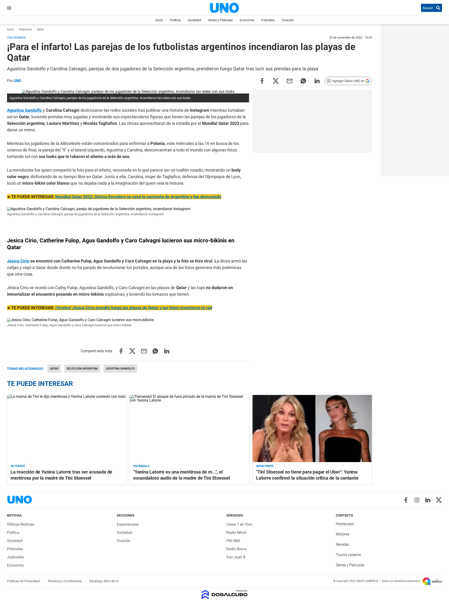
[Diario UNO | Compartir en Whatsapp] (303, 80)
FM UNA (233, 541)
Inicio (159, 20)
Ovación (288, 20)
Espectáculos (128, 524)
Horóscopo (345, 524)
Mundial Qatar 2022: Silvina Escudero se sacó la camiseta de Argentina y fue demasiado (138, 196)
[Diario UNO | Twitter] (439, 500)
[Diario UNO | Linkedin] (428, 500)
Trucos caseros (348, 555)
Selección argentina (82, 368)
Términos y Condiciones (64, 581)
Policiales (268, 20)
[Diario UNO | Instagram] (417, 500)
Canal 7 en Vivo (239, 524)
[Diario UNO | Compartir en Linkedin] (317, 80)
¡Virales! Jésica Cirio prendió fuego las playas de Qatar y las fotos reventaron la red (133, 307)
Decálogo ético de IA (104, 581)
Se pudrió (18, 466)
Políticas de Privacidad (23, 581)
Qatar (54, 368)
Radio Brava (236, 549)
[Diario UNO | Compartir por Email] (289, 80)
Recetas (342, 544)
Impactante (264, 466)
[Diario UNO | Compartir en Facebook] (262, 80)
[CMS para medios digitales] (225, 595)
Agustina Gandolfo (24, 110)
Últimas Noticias (20, 524)
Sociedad (194, 20)
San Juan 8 (235, 557)
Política (175, 20)
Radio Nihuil (236, 532)
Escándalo (141, 466)
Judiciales (15, 557)
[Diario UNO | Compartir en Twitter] (276, 80)
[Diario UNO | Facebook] (406, 500)
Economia (247, 20)
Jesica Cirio (18, 261)
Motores (342, 534)
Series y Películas (220, 20)
